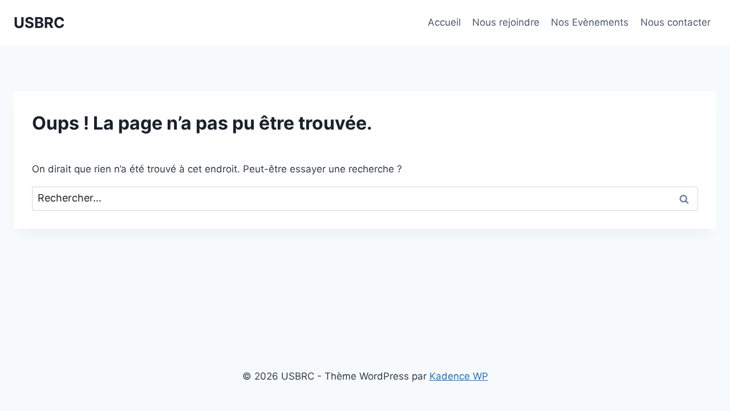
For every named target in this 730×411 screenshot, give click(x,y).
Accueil (444, 22)
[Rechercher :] (365, 198)
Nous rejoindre (506, 22)
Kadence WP (458, 376)
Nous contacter (675, 22)
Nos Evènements (589, 22)
